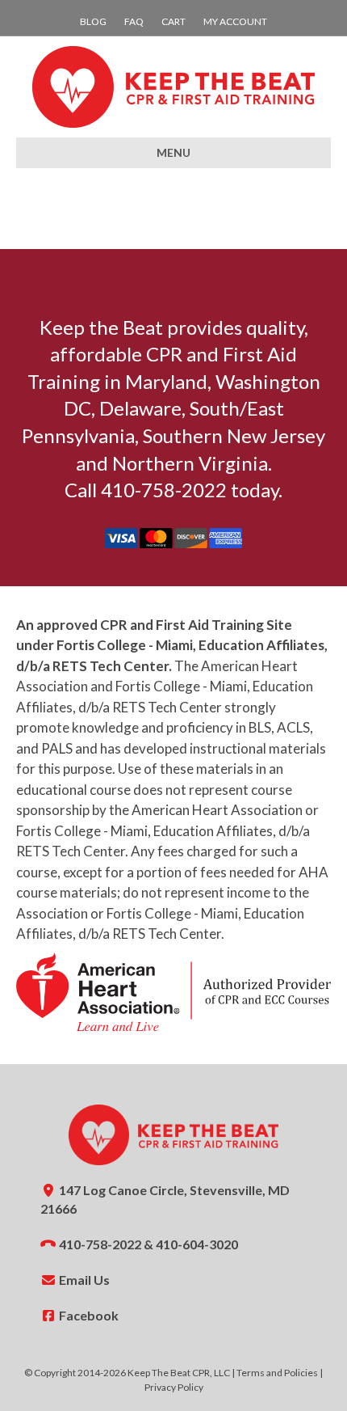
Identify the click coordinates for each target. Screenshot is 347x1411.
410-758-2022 (100, 1244)
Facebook (87, 1315)
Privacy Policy (173, 1387)
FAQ (134, 21)
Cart (173, 21)
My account (235, 21)
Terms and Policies (277, 1373)
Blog (93, 21)
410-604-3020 (197, 1244)
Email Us (83, 1279)
